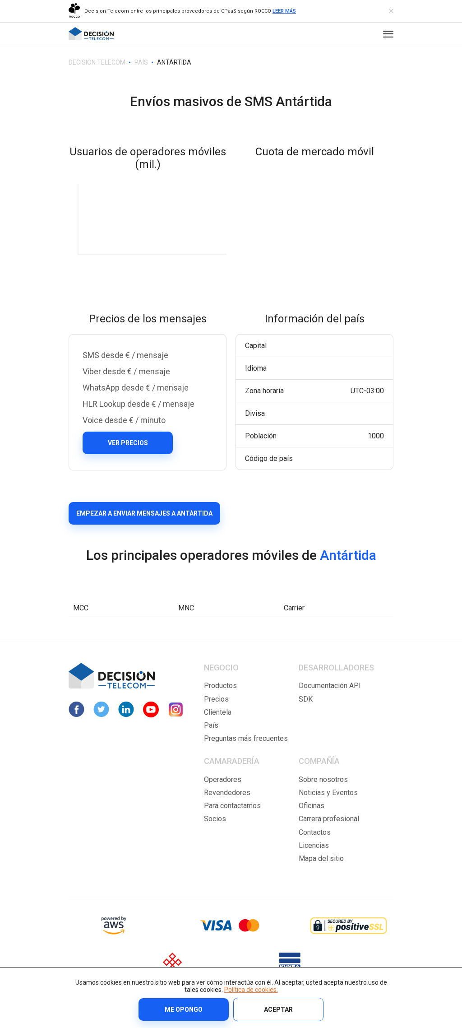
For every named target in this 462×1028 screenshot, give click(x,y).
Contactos (315, 832)
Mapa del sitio (321, 858)
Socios (215, 818)
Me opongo (184, 1009)
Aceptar (278, 1009)
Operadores (222, 779)
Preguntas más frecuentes (246, 738)
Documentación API (330, 685)
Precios (216, 699)
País (211, 725)
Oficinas (311, 805)
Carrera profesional (329, 818)
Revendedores (227, 792)
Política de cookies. (251, 989)
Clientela (217, 712)
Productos (220, 685)
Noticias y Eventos (328, 792)
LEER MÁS (284, 11)
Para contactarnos (232, 805)
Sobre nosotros (323, 779)
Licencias (314, 845)
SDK (306, 699)
